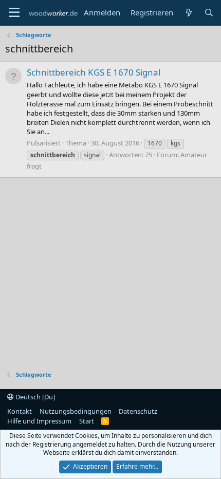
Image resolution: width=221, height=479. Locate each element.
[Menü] (14, 13)
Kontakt (19, 411)
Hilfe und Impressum (39, 421)
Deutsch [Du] (34, 396)
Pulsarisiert (44, 143)
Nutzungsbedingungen (76, 411)
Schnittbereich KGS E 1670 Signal (93, 72)
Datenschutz (138, 411)
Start (86, 421)
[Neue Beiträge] (188, 12)
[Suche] (209, 12)
